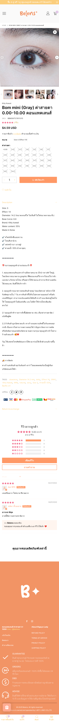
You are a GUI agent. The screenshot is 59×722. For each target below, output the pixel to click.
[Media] (55, 32)
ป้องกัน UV (6, 386)
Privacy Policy (38, 643)
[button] (2, 57)
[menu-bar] (6, 13)
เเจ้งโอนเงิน (6, 635)
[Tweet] (16, 392)
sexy (29, 383)
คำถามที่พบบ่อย (7, 645)
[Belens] (28, 13)
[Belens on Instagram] (32, 621)
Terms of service (39, 638)
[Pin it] (21, 392)
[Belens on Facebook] (27, 621)
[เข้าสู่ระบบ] (48, 13)
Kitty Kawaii (6, 103)
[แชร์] (12, 392)
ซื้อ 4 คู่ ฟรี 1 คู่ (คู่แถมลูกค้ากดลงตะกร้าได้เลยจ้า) (29, 2)
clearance (13, 379)
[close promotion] (57, 2)
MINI (16, 383)
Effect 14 (45, 379)
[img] (8, 483)
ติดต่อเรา (5, 640)
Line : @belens (13, 629)
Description (7, 202)
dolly (38, 379)
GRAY (53, 379)
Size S (35, 383)
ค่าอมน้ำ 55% (45, 383)
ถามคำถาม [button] (29, 467)
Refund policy (38, 633)
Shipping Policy (39, 648)
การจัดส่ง (17, 134)
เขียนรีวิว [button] (29, 460)
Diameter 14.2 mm (26, 379)
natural (22, 383)
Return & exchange (10, 409)
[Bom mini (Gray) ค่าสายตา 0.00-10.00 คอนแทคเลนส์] (29, 57)
